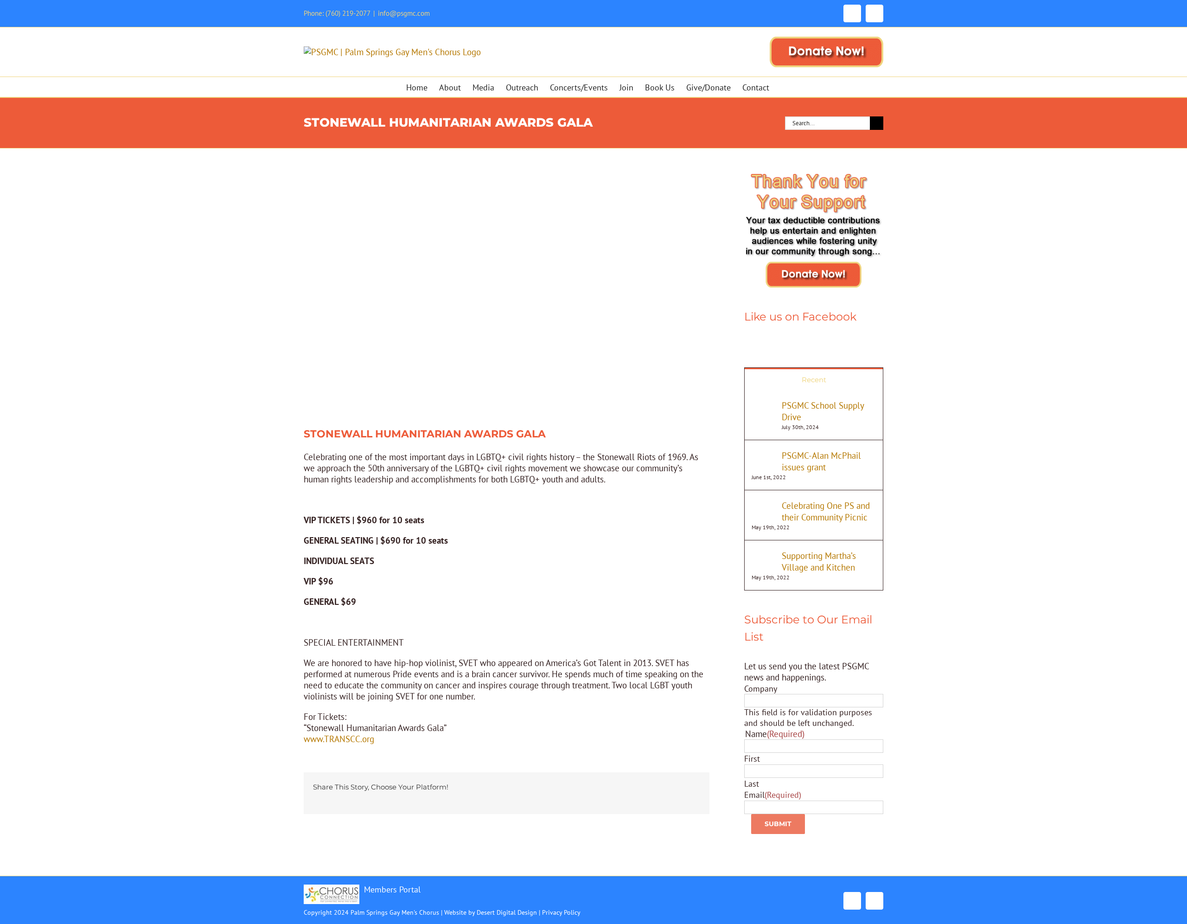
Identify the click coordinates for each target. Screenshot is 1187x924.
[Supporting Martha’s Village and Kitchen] (764, 555)
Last (751, 783)
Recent (814, 379)
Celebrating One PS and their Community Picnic (826, 511)
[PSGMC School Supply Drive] (762, 405)
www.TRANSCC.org (339, 738)
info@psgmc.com (404, 13)
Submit (778, 824)
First (752, 758)
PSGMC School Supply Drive (823, 411)
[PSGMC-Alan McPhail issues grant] (764, 455)
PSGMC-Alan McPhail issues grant (821, 461)
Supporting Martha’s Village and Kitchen (819, 561)
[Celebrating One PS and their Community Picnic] (764, 505)
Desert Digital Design (507, 912)
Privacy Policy (561, 912)
